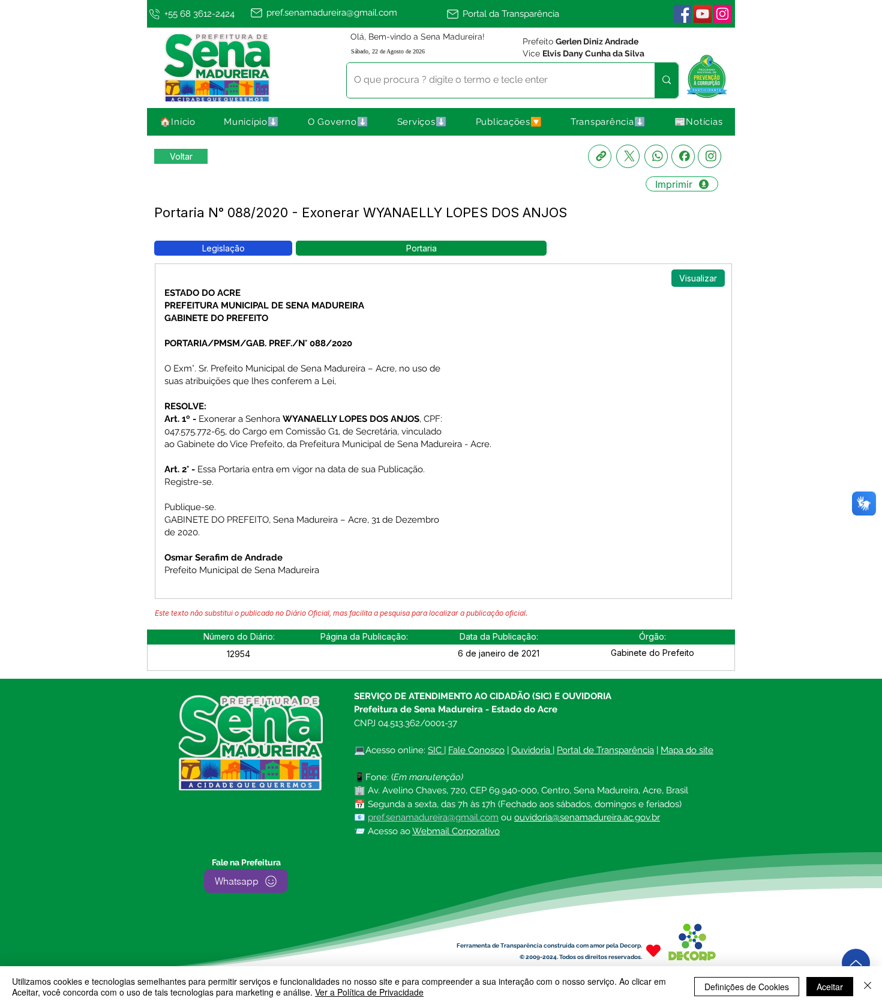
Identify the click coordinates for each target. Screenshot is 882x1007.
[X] (628, 156)
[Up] (856, 963)
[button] (252, 122)
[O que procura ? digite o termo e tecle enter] (666, 80)
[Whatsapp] (656, 156)
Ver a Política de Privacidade (369, 992)
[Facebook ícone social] (683, 14)
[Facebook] (683, 156)
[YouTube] (703, 14)
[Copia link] (599, 156)
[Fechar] (867, 986)
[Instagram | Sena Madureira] (722, 14)
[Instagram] (709, 156)
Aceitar (830, 987)
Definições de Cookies (746, 987)
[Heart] (653, 950)
